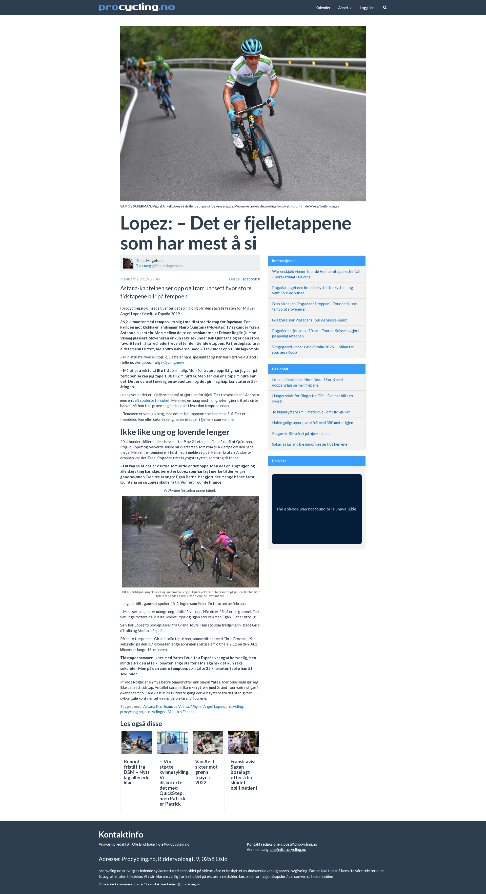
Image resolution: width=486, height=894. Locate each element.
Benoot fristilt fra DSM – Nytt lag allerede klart (137, 772)
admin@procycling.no (288, 849)
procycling (234, 706)
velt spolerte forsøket (151, 400)
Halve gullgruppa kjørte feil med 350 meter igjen (312, 422)
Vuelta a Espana (181, 711)
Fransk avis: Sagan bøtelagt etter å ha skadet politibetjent (244, 774)
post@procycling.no (300, 844)
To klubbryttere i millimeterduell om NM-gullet (311, 412)
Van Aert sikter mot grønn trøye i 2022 (206, 772)
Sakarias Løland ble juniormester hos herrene (309, 444)
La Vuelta (181, 706)
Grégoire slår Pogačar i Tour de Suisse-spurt (309, 320)
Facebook (249, 279)
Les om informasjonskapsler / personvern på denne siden (286, 876)
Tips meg (143, 265)
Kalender (323, 7)
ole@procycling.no (174, 844)
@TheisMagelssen (167, 265)
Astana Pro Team (157, 706)
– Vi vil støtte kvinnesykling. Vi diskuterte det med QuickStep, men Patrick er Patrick (174, 782)
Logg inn (367, 7)
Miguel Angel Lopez (207, 706)
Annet (343, 7)
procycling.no (131, 711)
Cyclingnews (174, 362)
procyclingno (156, 711)
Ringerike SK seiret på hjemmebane (301, 433)
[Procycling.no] (136, 7)
